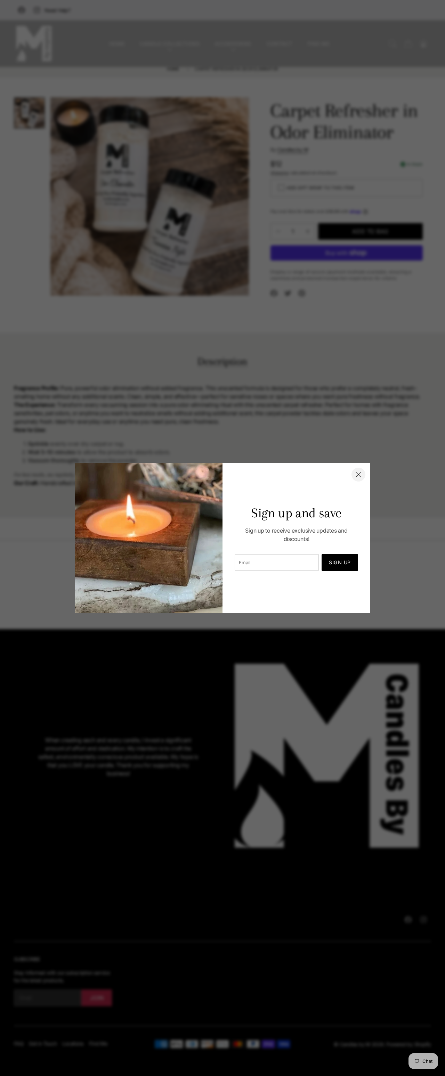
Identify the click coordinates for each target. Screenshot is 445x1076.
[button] (358, 475)
